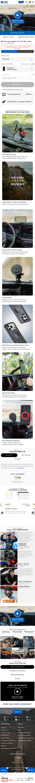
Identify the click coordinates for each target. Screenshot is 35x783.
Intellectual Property (24, 732)
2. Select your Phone (7, 64)
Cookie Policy (5, 738)
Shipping (3, 746)
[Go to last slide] (2, 512)
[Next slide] (33, 512)
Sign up (3, 770)
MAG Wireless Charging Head (17, 670)
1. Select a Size (5, 55)
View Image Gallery (17, 32)
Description (9, 455)
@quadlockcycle (29, 631)
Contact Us (4, 730)
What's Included (26, 455)
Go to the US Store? (9, 51)
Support (3, 727)
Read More (20, 468)
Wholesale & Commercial (25, 738)
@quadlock (6, 631)
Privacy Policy (5, 735)
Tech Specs (17, 459)
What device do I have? (27, 64)
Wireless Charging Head (17, 674)
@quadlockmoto (17, 631)
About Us (21, 727)
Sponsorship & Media (24, 740)
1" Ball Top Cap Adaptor (17, 666)
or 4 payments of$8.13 (22, 778)
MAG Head (17, 678)
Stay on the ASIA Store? (25, 51)
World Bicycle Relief (24, 735)
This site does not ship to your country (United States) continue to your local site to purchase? (17, 47)
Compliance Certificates (8, 740)
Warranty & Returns (7, 743)
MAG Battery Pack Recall (9, 748)
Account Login (5, 732)
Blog (19, 730)
